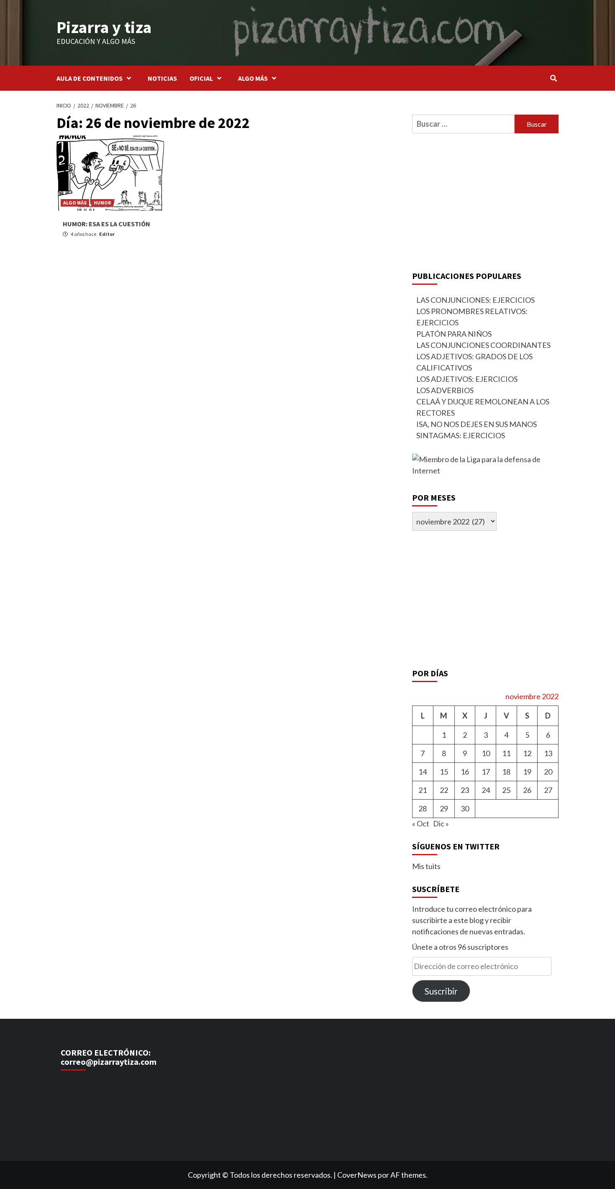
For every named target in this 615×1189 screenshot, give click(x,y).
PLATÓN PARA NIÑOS (454, 333)
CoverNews (357, 1174)
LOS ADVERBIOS (445, 390)
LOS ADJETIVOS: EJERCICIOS (467, 379)
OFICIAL (201, 78)
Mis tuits (426, 866)
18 (506, 771)
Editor (107, 234)
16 (465, 771)
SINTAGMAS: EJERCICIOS (460, 435)
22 (444, 790)
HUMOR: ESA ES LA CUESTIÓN (106, 224)
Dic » (441, 823)
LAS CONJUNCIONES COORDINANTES (483, 345)
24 (486, 790)
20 (548, 771)
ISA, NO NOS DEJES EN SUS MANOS (476, 424)
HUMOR (102, 202)
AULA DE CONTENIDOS (89, 78)
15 (444, 771)
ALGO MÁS (253, 78)
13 (548, 753)
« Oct (420, 823)
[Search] (553, 78)
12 (527, 753)
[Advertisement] (485, 200)
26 (527, 790)
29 (444, 808)
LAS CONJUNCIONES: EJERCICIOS (475, 299)
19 (527, 771)
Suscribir (441, 991)
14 (422, 771)
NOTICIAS (162, 78)
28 (422, 808)
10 (486, 753)
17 (486, 771)
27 (548, 790)
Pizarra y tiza (103, 27)
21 (422, 790)
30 (465, 808)
